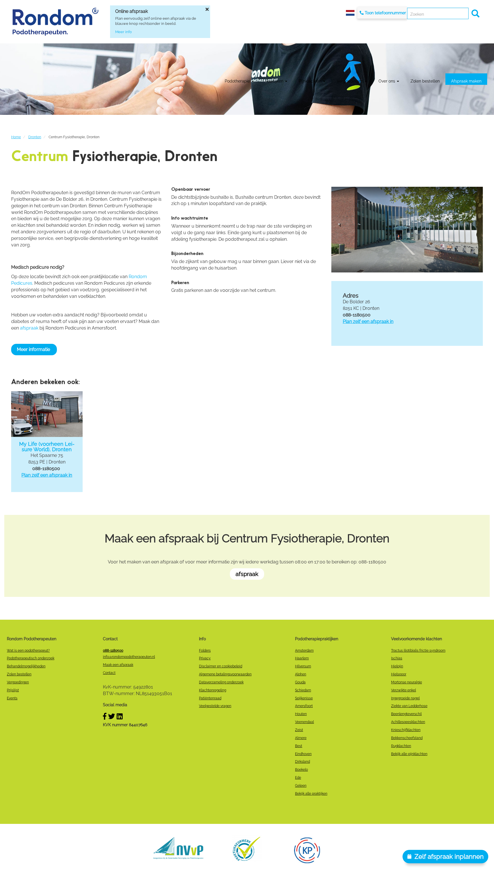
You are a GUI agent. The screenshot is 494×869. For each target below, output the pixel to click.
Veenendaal (304, 722)
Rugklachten (401, 746)
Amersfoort (304, 706)
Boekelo (301, 770)
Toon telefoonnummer (385, 13)
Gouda (300, 682)
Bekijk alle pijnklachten (409, 754)
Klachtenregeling (212, 690)
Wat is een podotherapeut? (28, 651)
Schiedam (303, 690)
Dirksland (302, 762)
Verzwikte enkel (403, 690)
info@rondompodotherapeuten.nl (129, 657)
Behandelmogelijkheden (26, 666)
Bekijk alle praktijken (311, 794)
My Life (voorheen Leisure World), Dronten (47, 447)
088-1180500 (113, 651)
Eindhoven (303, 754)
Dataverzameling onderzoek (221, 682)
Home (16, 137)
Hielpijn (397, 666)
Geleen (300, 786)
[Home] (55, 21)
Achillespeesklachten (408, 722)
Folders (205, 651)
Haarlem (302, 658)
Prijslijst (13, 690)
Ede (298, 778)
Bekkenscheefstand (407, 738)
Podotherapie (238, 81)
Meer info (123, 32)
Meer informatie (34, 349)
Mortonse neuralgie (406, 682)
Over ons (387, 81)
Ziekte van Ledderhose (409, 706)
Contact (109, 673)
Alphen (300, 674)
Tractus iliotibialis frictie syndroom (418, 651)
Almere (300, 738)
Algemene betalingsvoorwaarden (225, 674)
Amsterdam (304, 651)
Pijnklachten (310, 81)
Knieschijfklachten (406, 730)
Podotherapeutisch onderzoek (30, 658)
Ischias (396, 658)
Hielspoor (398, 674)
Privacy (205, 658)
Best (298, 746)
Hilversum (303, 666)
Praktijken (274, 81)
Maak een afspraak (118, 665)
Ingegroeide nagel (405, 698)
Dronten (34, 137)
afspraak (29, 328)
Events (12, 698)
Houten (301, 714)
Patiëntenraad (210, 698)
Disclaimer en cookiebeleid (220, 666)
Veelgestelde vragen (215, 706)
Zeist (299, 730)
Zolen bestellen (425, 81)
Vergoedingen (350, 81)
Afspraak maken (466, 81)
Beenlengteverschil (406, 714)
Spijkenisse (304, 698)
